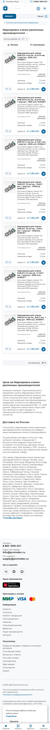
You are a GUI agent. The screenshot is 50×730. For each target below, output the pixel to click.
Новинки (7, 622)
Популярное (9, 668)
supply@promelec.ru (16, 559)
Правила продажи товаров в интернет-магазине (22, 647)
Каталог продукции (12, 616)
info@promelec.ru (14, 552)
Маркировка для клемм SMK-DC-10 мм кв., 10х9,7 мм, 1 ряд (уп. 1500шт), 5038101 (29, 185)
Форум (6, 671)
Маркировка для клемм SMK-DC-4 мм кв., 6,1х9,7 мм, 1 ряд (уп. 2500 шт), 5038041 (31, 142)
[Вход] (38, 8)
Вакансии (7, 629)
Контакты (7, 612)
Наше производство (13, 632)
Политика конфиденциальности (17, 695)
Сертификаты (9, 661)
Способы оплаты (11, 658)
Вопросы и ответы (12, 655)
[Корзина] (44, 8)
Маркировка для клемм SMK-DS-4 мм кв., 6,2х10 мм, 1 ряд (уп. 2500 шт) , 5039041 (31, 56)
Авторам (7, 635)
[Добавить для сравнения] (10, 89)
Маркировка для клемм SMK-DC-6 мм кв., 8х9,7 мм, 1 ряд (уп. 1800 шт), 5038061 (31, 317)
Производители (11, 619)
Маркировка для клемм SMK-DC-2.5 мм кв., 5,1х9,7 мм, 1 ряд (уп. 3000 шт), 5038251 (30, 274)
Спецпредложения (12, 625)
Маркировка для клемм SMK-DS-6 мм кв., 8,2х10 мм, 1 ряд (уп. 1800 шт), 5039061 (31, 100)
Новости (7, 609)
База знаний (9, 664)
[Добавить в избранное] (6, 89)
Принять (14, 721)
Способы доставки (12, 518)
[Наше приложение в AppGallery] (11, 585)
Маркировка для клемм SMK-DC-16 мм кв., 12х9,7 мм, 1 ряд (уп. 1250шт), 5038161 (29, 230)
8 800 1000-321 (12, 546)
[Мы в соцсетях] (6, 571)
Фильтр (14, 45)
